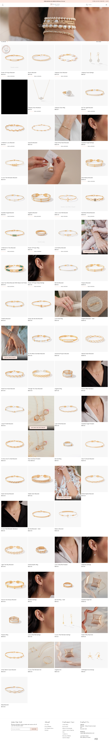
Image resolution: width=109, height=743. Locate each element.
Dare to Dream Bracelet (87, 458)
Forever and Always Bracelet (8, 599)
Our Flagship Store (49, 728)
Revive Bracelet (32, 72)
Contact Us (65, 733)
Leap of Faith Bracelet (7, 423)
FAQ (63, 732)
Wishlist (46, 730)
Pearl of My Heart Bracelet (62, 142)
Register (102, 1)
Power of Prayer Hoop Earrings (36, 282)
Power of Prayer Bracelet (8, 72)
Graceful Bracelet (32, 142)
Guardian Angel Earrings (87, 142)
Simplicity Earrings (86, 564)
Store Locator (96, 1)
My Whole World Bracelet (88, 212)
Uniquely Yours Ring (60, 107)
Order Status (65, 724)
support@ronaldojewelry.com (87, 733)
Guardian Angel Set (86, 599)
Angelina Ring (58, 388)
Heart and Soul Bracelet (7, 493)
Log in (107, 1)
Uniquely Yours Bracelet (61, 72)
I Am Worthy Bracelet (60, 247)
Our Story (47, 724)
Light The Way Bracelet (7, 564)
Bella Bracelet (5, 704)
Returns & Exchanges (67, 728)
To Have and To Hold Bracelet (9, 458)
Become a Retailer (67, 735)
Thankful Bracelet (6, 318)
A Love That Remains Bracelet (9, 177)
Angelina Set (58, 669)
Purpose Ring (4, 634)
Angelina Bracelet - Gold (87, 318)
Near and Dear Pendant (34, 458)
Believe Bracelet (59, 528)
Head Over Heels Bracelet (8, 388)
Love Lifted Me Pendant (61, 564)
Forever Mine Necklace (87, 388)
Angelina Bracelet (32, 212)
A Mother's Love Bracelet (8, 142)
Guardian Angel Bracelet (7, 212)
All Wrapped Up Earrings (87, 669)
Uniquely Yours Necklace (34, 107)
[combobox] (97, 5)
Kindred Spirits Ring (33, 564)
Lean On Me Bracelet (60, 423)
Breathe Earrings (32, 599)
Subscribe (34, 729)
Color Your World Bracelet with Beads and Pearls (14, 282)
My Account (65, 726)
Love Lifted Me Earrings (34, 634)
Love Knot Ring (59, 318)
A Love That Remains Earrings (62, 634)
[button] (2, 4)
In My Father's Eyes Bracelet (8, 669)
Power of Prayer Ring (33, 247)
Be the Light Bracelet (87, 107)
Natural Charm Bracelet (87, 353)
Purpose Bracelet (86, 282)
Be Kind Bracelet (59, 282)
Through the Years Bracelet (35, 388)
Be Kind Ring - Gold (60, 599)
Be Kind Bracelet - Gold (34, 528)
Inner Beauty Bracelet (87, 177)
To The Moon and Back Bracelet (36, 353)
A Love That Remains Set (34, 669)
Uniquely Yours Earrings (87, 72)
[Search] (87, 5)
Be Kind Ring (58, 458)
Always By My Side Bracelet (35, 318)
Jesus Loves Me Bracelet (61, 212)
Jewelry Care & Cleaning (68, 730)
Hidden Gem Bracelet (33, 493)
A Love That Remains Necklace (9, 528)
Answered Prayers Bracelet (62, 353)
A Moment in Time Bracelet (8, 247)
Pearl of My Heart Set (87, 634)
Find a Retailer (48, 726)
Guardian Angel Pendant (87, 423)
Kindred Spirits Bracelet (87, 493)
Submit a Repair (66, 737)
